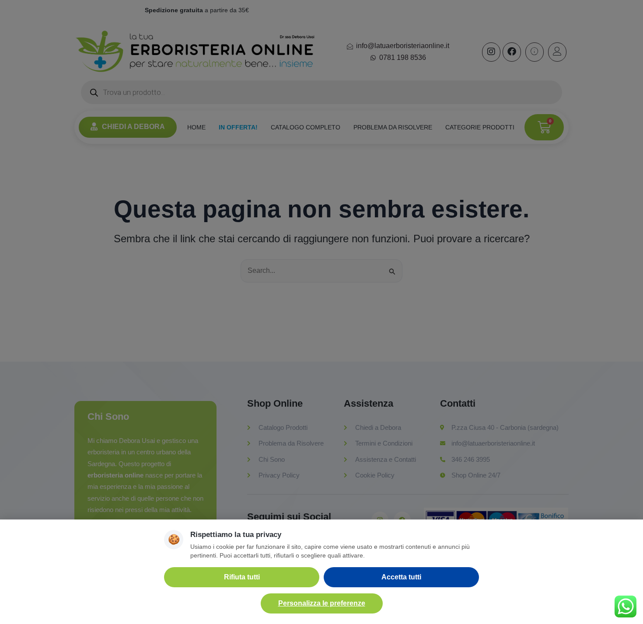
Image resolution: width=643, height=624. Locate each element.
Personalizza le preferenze (321, 603)
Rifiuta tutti (242, 577)
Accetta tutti (401, 577)
